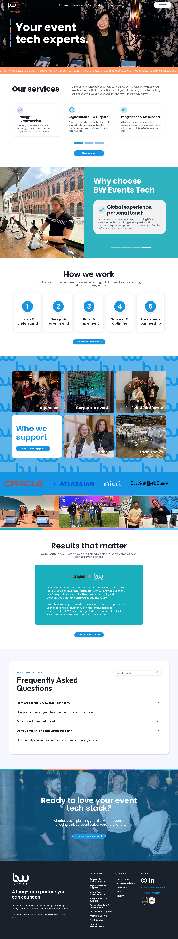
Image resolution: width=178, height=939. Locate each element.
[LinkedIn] (151, 880)
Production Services (100, 916)
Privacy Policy (122, 879)
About (118, 892)
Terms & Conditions (125, 883)
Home (52, 5)
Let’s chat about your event (89, 341)
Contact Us (162, 5)
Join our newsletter (150, 893)
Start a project (89, 153)
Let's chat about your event (89, 836)
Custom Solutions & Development (99, 906)
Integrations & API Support (98, 899)
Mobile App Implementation (97, 893)
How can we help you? (33, 448)
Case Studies (110, 5)
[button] (79, 143)
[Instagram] (144, 880)
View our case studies (89, 634)
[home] (12, 5)
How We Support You (82, 5)
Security (119, 896)
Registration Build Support (98, 886)
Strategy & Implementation (97, 880)
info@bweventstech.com (153, 887)
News (121, 5)
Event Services (97, 920)
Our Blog (98, 5)
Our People (63, 5)
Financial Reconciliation (97, 925)
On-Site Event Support (101, 912)
